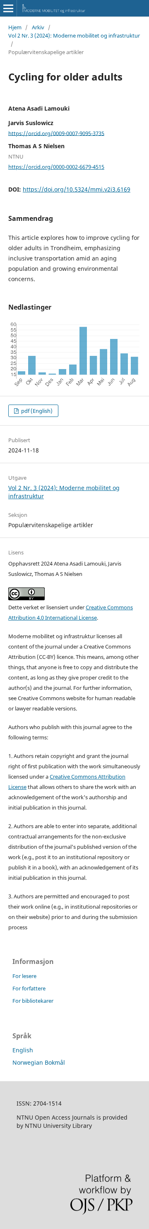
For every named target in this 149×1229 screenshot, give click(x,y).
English (22, 1050)
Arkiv (38, 27)
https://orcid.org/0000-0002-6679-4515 (56, 166)
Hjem (15, 27)
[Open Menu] (8, 8)
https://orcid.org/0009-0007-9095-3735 (56, 133)
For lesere (24, 976)
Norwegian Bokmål (38, 1062)
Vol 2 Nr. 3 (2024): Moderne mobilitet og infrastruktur (74, 35)
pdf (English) (36, 410)
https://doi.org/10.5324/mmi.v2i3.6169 (76, 189)
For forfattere (29, 988)
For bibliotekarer (32, 1000)
